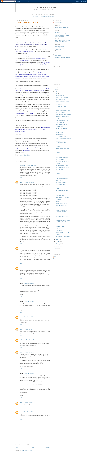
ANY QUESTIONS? (60, 99)
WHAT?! (58, 228)
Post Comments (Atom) (27, 450)
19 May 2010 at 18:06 (30, 352)
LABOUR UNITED (60, 195)
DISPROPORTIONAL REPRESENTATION (61, 142)
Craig (21, 182)
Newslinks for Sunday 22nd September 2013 (60, 48)
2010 (56, 91)
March (57, 241)
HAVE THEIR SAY (60, 230)
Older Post (48, 447)
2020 (56, 89)
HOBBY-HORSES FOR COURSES (63, 139)
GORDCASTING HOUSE (61, 203)
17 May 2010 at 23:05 (30, 165)
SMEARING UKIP (60, 226)
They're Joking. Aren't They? (62, 27)
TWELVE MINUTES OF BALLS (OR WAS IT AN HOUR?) (63, 221)
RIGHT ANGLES (59, 134)
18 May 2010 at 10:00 (28, 248)
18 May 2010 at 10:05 (28, 268)
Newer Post (18, 447)
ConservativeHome (59, 46)
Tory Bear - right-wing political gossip (62, 58)
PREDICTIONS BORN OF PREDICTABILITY (62, 211)
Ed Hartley (22, 165)
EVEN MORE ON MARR (61, 206)
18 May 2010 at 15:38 (29, 283)
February (58, 244)
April (57, 239)
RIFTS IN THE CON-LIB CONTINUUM (61, 125)
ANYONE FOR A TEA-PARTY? (63, 236)
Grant (21, 248)
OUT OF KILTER (59, 180)
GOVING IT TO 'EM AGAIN (62, 157)
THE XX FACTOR (60, 132)
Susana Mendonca (25, 155)
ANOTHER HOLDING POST (62, 167)
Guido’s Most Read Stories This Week (62, 24)
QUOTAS (58, 176)
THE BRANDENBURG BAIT (62, 102)
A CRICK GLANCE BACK (62, 178)
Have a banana (57, 29)
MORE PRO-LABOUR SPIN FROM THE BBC (62, 121)
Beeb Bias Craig (43, 7)
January (58, 246)
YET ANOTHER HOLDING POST (63, 165)
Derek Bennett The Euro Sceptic (62, 40)
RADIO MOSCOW (60, 159)
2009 (56, 249)
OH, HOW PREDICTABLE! (62, 191)
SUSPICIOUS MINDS (60, 185)
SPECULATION (59, 104)
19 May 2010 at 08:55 (28, 317)
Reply (21, 177)
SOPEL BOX (58, 193)
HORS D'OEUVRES (60, 214)
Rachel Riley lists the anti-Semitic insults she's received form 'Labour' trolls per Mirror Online (62, 35)
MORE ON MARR (60, 208)
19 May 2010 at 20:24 (29, 373)
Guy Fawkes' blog (59, 22)
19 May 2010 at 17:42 (30, 329)
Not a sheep (57, 32)
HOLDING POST (59, 170)
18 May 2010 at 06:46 (30, 182)
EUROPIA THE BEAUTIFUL (62, 97)
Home (33, 447)
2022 (56, 87)
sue (54, 258)
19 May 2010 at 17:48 (30, 340)
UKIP (56, 53)
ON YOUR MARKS (60, 112)
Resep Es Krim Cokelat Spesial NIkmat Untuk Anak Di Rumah (61, 42)
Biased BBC (57, 61)
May (57, 93)
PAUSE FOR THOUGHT (61, 182)
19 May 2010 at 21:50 (30, 402)
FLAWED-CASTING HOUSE (62, 136)
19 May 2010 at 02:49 (29, 301)
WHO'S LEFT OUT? (60, 224)
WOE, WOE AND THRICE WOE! (63, 114)
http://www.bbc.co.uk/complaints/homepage (43, 16)
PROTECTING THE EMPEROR (63, 155)
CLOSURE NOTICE (60, 95)
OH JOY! (58, 201)
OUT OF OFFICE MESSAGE (62, 149)
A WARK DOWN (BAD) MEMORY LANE (61, 107)
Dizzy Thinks (58, 55)
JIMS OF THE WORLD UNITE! (63, 110)
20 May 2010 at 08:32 (28, 411)
